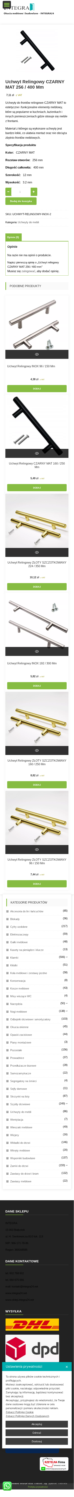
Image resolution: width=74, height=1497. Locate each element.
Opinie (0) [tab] (13, 237)
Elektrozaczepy (19, 934)
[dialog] (36, 1405)
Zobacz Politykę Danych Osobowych (27, 1416)
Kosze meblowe (19, 988)
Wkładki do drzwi (20, 1142)
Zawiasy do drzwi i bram (24, 1173)
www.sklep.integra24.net (19, 1299)
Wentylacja (16, 1119)
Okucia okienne (19, 1027)
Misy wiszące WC (21, 996)
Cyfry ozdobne (18, 926)
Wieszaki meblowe (21, 1127)
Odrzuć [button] (36, 1432)
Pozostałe (16, 1050)
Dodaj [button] (37, 389)
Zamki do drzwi (19, 1165)
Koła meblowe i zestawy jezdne (28, 973)
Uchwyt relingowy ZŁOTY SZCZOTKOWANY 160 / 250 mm (37, 762)
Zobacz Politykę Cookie (20, 1412)
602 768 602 (16, 1273)
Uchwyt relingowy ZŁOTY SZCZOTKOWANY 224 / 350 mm (37, 564)
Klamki (14, 957)
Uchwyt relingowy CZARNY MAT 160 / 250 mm (37, 465)
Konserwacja (17, 980)
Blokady (15, 919)
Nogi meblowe (18, 1011)
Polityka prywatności (38, 1487)
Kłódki (13, 965)
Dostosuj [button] (37, 1441)
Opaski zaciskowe (21, 1034)
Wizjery (14, 1135)
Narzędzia (16, 1003)
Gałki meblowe (19, 942)
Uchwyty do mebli (28, 222)
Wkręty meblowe (20, 1150)
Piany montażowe (20, 1042)
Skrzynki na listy (20, 1096)
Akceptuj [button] (37, 1424)
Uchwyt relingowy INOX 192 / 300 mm (32, 663)
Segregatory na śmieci (23, 1081)
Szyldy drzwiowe (20, 1104)
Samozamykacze (20, 1073)
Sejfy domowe (18, 1088)
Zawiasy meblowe (20, 1181)
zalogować (28, 271)
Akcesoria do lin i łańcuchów (26, 911)
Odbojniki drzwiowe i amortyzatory (30, 1019)
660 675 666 (16, 1279)
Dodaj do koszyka (21, 201)
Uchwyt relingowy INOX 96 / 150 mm (31, 366)
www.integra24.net (16, 1293)
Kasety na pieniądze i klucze (27, 949)
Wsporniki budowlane (22, 1158)
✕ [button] (66, 1367)
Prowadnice (17, 1057)
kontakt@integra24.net (25, 1286)
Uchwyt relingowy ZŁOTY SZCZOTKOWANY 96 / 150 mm (37, 861)
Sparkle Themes (57, 1483)
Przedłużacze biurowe (23, 1065)
